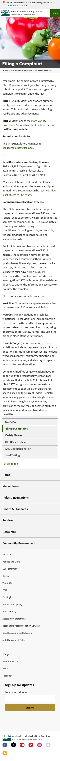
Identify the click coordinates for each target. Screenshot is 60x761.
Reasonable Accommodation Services (21, 625)
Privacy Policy (9, 611)
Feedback (7, 675)
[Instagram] (39, 745)
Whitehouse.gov (10, 661)
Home (5, 70)
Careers (6, 575)
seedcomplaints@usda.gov (18, 148)
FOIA (4, 590)
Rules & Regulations (21, 70)
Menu (55, 13)
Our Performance (11, 568)
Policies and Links (11, 561)
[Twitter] (13, 745)
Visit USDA (7, 582)
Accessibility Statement (14, 618)
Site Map (6, 554)
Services (7, 520)
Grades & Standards (15, 509)
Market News (11, 486)
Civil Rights (7, 597)
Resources (9, 532)
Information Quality (12, 604)
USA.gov (6, 654)
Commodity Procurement (19, 543)
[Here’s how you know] (30, 4)
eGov (5, 668)
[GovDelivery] (30, 745)
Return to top (10, 464)
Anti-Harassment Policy (14, 639)
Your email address (16, 692)
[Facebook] (4, 745)
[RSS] (4, 753)
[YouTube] (22, 745)
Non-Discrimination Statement (17, 632)
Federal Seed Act (43, 70)
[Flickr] (48, 745)
